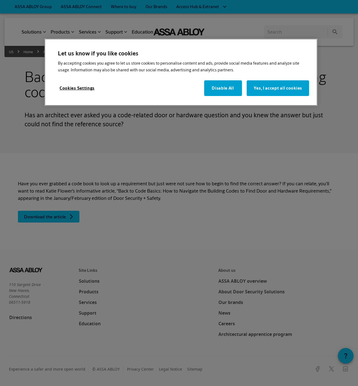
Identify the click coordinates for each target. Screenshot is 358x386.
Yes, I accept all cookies (278, 88)
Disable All (223, 88)
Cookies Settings (77, 88)
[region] (180, 72)
